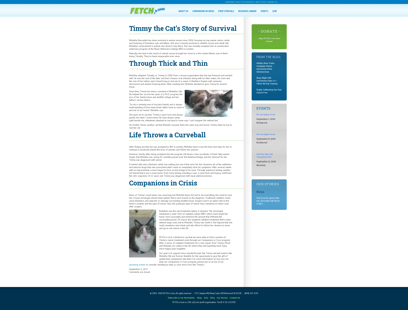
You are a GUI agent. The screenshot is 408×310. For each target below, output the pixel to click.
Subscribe (229, 2)
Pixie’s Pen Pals (226, 11)
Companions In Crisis (203, 11)
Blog (238, 2)
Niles (260, 192)
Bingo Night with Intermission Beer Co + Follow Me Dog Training (266, 81)
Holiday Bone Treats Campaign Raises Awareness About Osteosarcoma (265, 67)
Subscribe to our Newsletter (181, 297)
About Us (183, 11)
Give (263, 2)
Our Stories (222, 297)
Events (264, 11)
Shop (257, 2)
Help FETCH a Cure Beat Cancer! (269, 35)
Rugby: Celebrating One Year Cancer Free (269, 91)
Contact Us (272, 2)
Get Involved (247, 2)
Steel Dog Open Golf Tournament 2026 (264, 155)
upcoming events (137, 264)
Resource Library (247, 11)
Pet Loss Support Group (265, 114)
